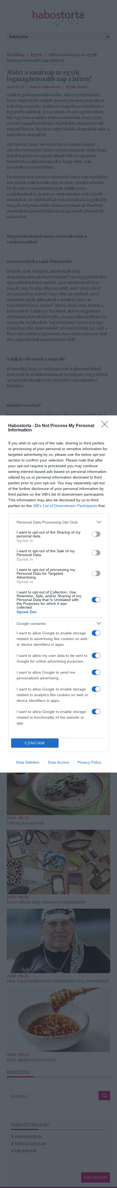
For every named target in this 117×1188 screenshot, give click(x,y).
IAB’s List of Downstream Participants (65, 505)
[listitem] (58, 522)
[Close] (106, 426)
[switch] (96, 534)
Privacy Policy (89, 762)
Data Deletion (27, 762)
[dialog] (58, 594)
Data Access (58, 762)
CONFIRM (35, 743)
